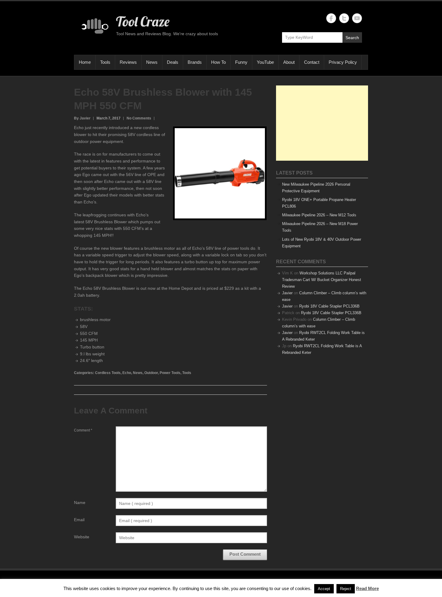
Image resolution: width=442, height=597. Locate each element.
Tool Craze (142, 21)
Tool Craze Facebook (331, 18)
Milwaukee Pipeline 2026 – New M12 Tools (319, 215)
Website (81, 536)
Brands (195, 62)
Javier (287, 293)
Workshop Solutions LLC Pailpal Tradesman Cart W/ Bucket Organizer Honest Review (321, 280)
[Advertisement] (322, 123)
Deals (172, 62)
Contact (311, 62)
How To (218, 62)
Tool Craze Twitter (344, 18)
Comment (83, 430)
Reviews (128, 62)
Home (85, 62)
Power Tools (170, 373)
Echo (126, 373)
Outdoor (151, 373)
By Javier (82, 118)
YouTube (265, 62)
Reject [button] (345, 588)
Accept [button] (324, 588)
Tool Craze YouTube (357, 18)
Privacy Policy (343, 62)
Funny (241, 62)
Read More (367, 588)
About (289, 62)
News (152, 62)
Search (352, 37)
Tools (105, 62)
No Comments (139, 118)
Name (79, 502)
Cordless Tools (108, 373)
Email (79, 519)
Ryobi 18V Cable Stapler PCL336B (329, 306)
